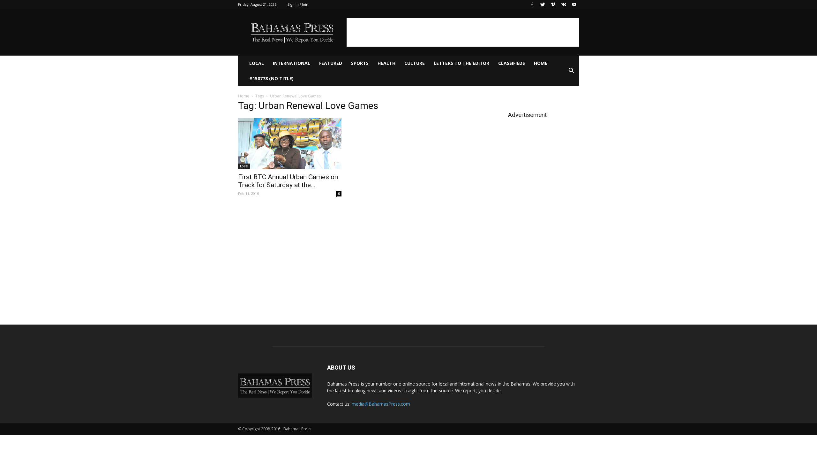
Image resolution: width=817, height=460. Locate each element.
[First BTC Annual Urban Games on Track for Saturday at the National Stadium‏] (289, 143)
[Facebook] (532, 4)
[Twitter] (542, 4)
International (291, 63)
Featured (330, 63)
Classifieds (511, 63)
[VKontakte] (563, 4)
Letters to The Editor (461, 63)
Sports (360, 63)
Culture (414, 63)
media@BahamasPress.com (381, 404)
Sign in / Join (298, 4)
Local (256, 63)
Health (386, 63)
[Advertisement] (463, 32)
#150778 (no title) (271, 78)
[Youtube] (574, 4)
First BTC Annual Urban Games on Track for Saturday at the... (288, 181)
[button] (571, 71)
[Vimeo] (553, 4)
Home (540, 63)
